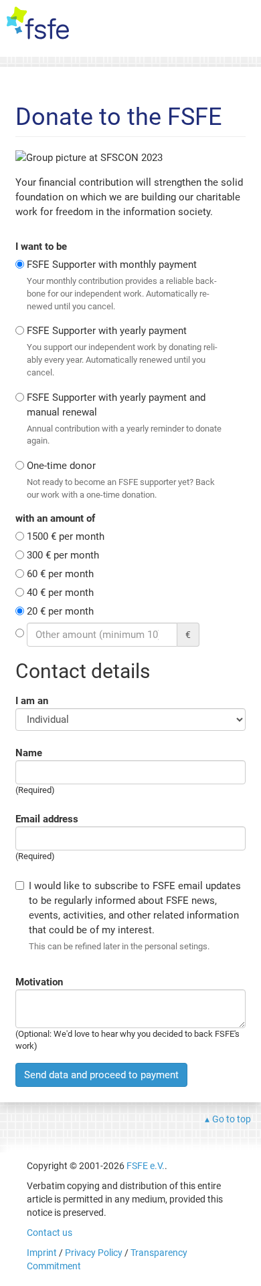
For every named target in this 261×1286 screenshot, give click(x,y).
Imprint (42, 1252)
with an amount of (55, 518)
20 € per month (60, 611)
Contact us (49, 1232)
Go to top (231, 1119)
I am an (31, 701)
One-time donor (121, 480)
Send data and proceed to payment (101, 1075)
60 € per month (60, 574)
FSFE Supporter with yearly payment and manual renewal (124, 418)
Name (28, 753)
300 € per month (63, 555)
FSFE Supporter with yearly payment (122, 351)
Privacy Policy (93, 1252)
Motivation (39, 982)
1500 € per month (65, 536)
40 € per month (60, 593)
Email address (46, 819)
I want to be (41, 246)
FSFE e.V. (145, 1165)
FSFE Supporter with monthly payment (122, 285)
